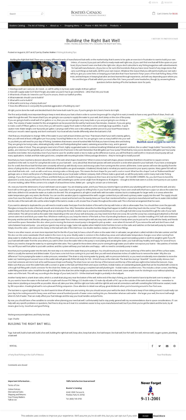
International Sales (15, 392)
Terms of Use (13, 385)
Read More (159, 415)
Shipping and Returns (17, 394)
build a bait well (28, 332)
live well (138, 332)
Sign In (155, 2)
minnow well (148, 332)
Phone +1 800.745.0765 (96, 25)
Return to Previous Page (165, 39)
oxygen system (161, 332)
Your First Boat (163, 354)
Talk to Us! (12, 400)
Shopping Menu (72, 25)
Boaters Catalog (17, 25)
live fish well (128, 332)
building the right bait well (61, 332)
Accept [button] (145, 415)
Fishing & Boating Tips (82, 43)
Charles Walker (49, 52)
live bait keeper (104, 332)
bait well (16, 332)
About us (54, 25)
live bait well (117, 332)
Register (168, 2)
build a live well (42, 332)
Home (67, 43)
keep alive (77, 332)
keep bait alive (89, 332)
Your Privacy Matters (16, 397)
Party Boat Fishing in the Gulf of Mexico (26, 354)
